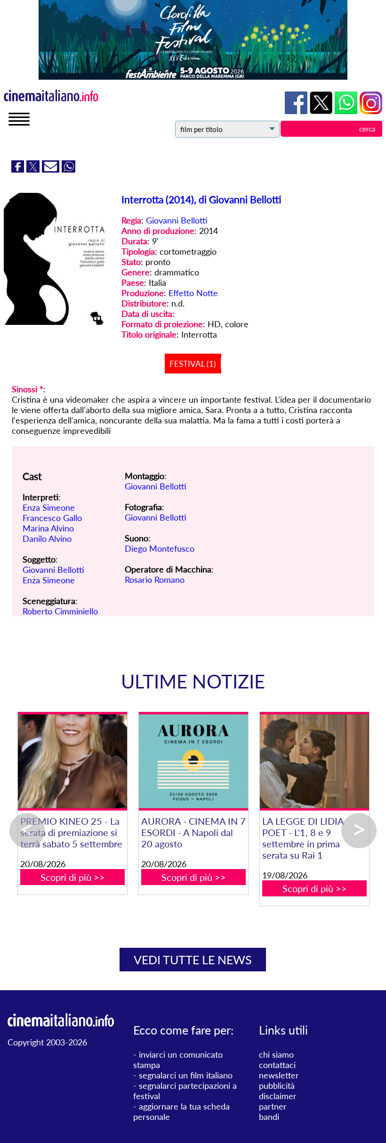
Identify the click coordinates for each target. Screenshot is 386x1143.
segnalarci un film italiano (186, 1075)
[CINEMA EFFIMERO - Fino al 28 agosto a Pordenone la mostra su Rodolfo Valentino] (223, 761)
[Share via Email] (52, 169)
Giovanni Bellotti (177, 220)
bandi (269, 1116)
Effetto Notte (193, 293)
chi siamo (276, 1054)
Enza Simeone (49, 507)
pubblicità (277, 1085)
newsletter (279, 1075)
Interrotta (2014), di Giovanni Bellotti (201, 199)
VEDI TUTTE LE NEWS (193, 959)
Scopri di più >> (102, 911)
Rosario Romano (155, 579)
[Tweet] (34, 169)
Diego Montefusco (159, 548)
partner (273, 1106)
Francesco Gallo (52, 518)
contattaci (277, 1065)
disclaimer (278, 1096)
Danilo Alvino (47, 538)
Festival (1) (192, 364)
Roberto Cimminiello (60, 611)
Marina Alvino (48, 528)
